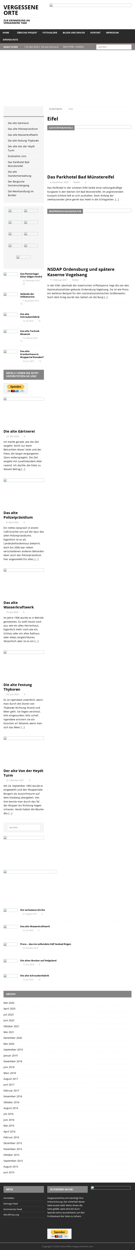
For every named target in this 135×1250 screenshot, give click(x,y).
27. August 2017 (30, 913)
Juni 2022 (9, 1020)
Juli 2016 (9, 1113)
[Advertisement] (67, 79)
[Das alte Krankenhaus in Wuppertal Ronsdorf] (11, 354)
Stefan (76, 182)
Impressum (112, 32)
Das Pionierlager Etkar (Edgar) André (31, 275)
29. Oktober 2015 (30, 948)
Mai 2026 (9, 1002)
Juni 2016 (9, 1119)
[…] (117, 199)
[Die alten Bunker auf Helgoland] (11, 963)
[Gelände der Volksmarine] (11, 297)
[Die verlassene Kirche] (11, 913)
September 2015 (13, 1160)
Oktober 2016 (11, 1102)
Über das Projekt (27, 32)
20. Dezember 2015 (31, 280)
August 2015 (11, 1166)
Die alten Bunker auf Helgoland (38, 960)
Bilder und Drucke (74, 32)
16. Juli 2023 (12, 612)
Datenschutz (10, 39)
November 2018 (13, 1061)
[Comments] (36, 111)
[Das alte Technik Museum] (11, 334)
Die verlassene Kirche (32, 909)
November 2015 (13, 1149)
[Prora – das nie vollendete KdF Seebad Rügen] (11, 947)
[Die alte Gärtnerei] (15, 214)
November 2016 (13, 1096)
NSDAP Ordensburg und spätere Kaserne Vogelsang (80, 271)
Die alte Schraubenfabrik (30, 315)
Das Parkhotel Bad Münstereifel (80, 177)
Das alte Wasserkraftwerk (23, 134)
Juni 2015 (9, 1172)
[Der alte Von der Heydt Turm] (15, 237)
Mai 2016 (9, 1125)
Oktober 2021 (11, 1026)
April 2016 (9, 1131)
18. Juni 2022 (12, 694)
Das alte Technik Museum (29, 332)
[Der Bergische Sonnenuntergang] (23, 260)
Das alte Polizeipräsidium (23, 128)
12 (40, 361)
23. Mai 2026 (12, 436)
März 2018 (10, 1073)
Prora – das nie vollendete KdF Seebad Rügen (45, 944)
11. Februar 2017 (58, 279)
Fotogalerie (50, 32)
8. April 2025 (12, 522)
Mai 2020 (9, 1043)
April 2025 (9, 1008)
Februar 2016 (11, 1137)
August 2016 (11, 1108)
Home (6, 32)
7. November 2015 (31, 300)
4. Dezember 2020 (59, 182)
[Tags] (23, 111)
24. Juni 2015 (28, 361)
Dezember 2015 (13, 1143)
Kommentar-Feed (13, 1209)
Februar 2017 (11, 1090)
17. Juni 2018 (28, 964)
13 (39, 320)
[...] (23, 469)
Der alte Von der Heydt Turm (23, 773)
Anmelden (9, 1198)
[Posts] (10, 111)
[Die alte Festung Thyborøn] (31, 226)
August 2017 (11, 1078)
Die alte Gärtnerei (18, 123)
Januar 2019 (11, 1055)
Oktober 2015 (11, 1154)
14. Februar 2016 (30, 338)
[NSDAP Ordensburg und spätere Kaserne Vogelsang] (89, 237)
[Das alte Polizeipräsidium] (31, 214)
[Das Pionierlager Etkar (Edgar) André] (11, 277)
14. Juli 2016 (28, 320)
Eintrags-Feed (11, 1203)
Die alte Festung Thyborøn (23, 140)
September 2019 (13, 1049)
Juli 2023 (9, 1014)
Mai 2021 (9, 1032)
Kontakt (95, 32)
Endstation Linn (17, 156)
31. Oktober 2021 (15, 780)
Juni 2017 (9, 1084)
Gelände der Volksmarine (27, 295)
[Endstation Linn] (31, 237)
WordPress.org (11, 1214)
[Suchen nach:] (113, 46)
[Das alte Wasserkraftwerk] (15, 226)
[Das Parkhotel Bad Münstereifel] (89, 148)
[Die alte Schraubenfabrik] (11, 317)
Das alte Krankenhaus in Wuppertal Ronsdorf (31, 354)
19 (21, 303)
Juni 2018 (9, 1067)
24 (24, 283)
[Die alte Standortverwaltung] (31, 249)
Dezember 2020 (13, 1037)
